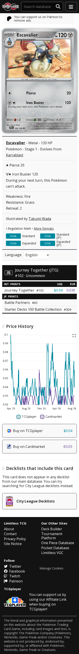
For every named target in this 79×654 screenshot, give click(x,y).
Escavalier (15, 142)
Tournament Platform (51, 535)
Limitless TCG (15, 523)
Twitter (14, 566)
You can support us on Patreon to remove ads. (38, 18)
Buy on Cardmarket (42, 446)
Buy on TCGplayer (42, 430)
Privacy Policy (15, 538)
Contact (10, 533)
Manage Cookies (51, 568)
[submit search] (58, 6)
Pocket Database (55, 547)
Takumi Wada (40, 218)
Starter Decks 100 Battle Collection (38, 309)
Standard (28, 236)
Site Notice (13, 543)
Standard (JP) (62, 236)
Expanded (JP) (63, 243)
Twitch (14, 576)
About (9, 529)
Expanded (29, 243)
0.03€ (70, 290)
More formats (44, 228)
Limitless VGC (52, 552)
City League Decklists (35, 501)
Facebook (16, 571)
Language (13, 254)
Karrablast (14, 155)
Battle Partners (21, 302)
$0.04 (58, 290)
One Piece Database (57, 542)
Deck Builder (51, 529)
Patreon (15, 581)
